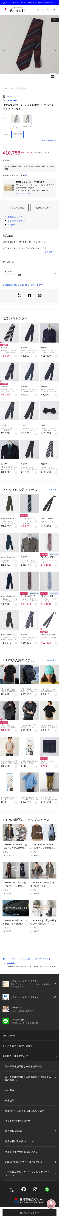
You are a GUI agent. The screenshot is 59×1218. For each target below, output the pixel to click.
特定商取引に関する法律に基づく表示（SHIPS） (23, 285)
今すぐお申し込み (23, 193)
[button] (29, 50)
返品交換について (15, 225)
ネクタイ (10, 962)
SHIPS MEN (11, 100)
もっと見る (49, 252)
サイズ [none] (5, 134)
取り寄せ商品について (17, 221)
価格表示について (15, 217)
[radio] (15, 121)
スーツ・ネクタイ (42, 959)
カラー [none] (5, 118)
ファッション (25, 959)
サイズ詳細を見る (49, 140)
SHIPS (9, 96)
